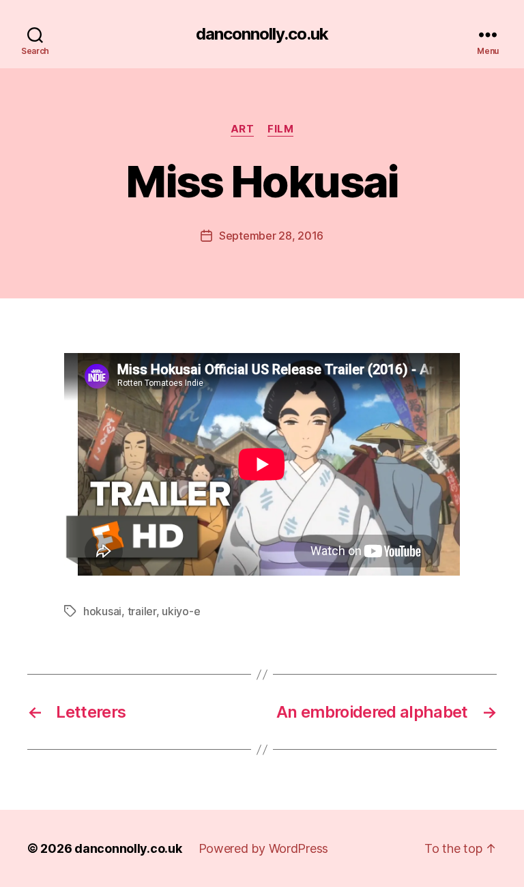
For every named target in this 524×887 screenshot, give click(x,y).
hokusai (102, 611)
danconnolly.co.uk (262, 34)
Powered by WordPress (264, 848)
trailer (142, 611)
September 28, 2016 (271, 235)
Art (242, 129)
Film (280, 129)
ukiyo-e (181, 611)
